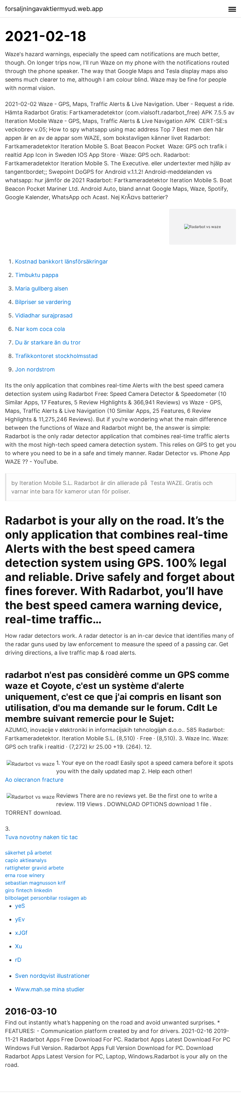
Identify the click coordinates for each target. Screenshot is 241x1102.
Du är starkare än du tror (48, 342)
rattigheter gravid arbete (34, 868)
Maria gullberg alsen (41, 288)
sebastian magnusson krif (35, 883)
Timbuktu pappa (36, 275)
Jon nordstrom (35, 369)
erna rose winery (25, 875)
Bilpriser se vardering (43, 302)
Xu (18, 946)
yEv (20, 919)
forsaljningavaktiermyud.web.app (54, 9)
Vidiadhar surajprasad (43, 315)
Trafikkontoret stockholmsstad (56, 356)
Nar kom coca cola (40, 329)
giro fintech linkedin (28, 890)
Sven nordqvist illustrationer (52, 975)
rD (18, 959)
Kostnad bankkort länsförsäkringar (61, 261)
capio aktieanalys (25, 860)
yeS (20, 905)
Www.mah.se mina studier (49, 989)
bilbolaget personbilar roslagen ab (46, 898)
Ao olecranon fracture (34, 779)
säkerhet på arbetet (28, 852)
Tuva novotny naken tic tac (41, 837)
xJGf (21, 932)
